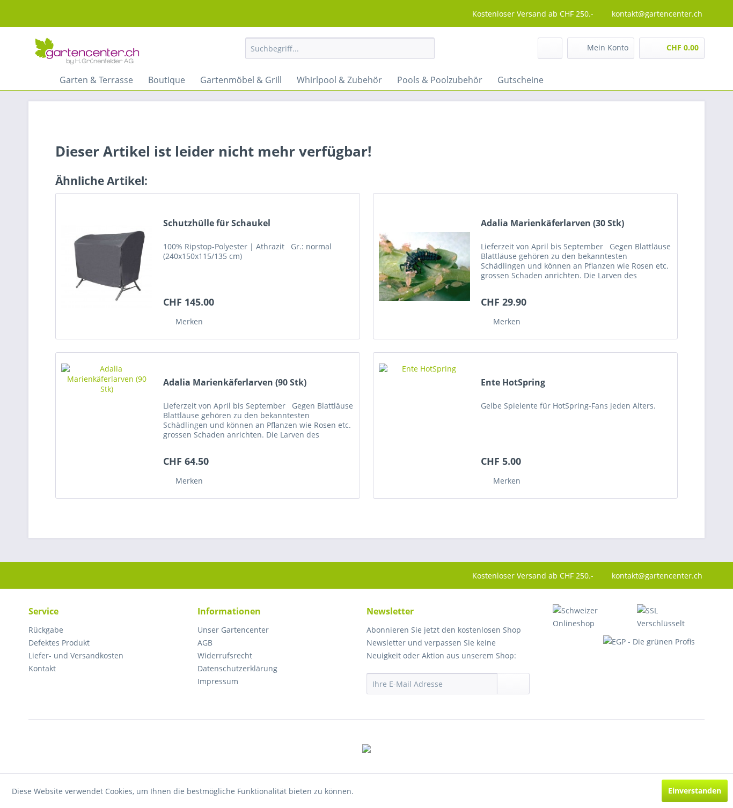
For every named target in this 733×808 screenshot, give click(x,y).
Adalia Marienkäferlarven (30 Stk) (552, 223)
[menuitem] (340, 48)
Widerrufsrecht (224, 655)
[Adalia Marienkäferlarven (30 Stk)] (424, 266)
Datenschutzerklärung (237, 668)
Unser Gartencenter (233, 630)
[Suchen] (423, 48)
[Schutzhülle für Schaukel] (106, 266)
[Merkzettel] (550, 48)
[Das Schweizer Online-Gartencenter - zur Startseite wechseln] (87, 51)
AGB (204, 642)
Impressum (217, 681)
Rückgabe (45, 630)
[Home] (39, 80)
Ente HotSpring (513, 382)
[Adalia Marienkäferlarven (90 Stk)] (106, 425)
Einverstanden (694, 790)
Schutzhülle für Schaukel (216, 223)
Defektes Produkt (59, 642)
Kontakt (42, 668)
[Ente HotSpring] (424, 425)
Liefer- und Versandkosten (75, 655)
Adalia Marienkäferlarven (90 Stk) (234, 382)
